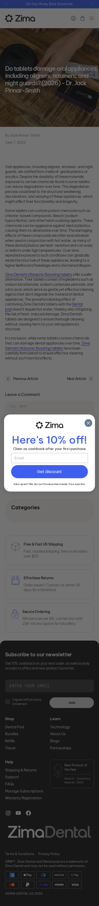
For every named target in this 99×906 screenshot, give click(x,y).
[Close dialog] (88, 423)
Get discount (49, 471)
